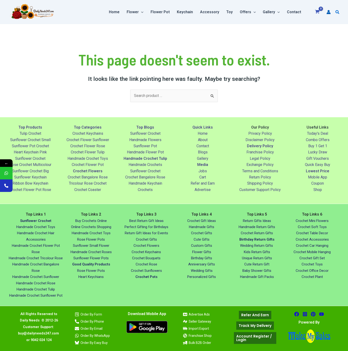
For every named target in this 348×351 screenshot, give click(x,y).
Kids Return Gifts (257, 252)
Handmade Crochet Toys (87, 158)
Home (203, 133)
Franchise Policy (260, 152)
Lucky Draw (317, 152)
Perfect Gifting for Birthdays (146, 227)
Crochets (145, 189)
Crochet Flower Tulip (88, 152)
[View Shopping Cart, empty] (317, 12)
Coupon (317, 183)
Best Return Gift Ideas (146, 221)
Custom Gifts (201, 245)
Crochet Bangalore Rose (88, 177)
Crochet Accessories (312, 239)
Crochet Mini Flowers (312, 221)
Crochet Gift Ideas (201, 221)
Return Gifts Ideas (257, 221)
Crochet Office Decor (312, 271)
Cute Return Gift (256, 264)
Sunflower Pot (145, 146)
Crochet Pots (146, 277)
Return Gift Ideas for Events (146, 233)
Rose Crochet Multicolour (30, 164)
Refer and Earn (203, 183)
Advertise (203, 189)
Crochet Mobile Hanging (312, 252)
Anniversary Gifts (201, 264)
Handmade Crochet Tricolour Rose (36, 258)
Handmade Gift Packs (257, 277)
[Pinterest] (313, 314)
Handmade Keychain (145, 183)
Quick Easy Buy (317, 164)
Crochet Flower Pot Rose (30, 189)
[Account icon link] (328, 12)
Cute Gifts (202, 239)
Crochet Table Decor (312, 233)
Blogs (203, 152)
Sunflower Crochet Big (30, 171)
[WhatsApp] (6, 173)
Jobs (202, 171)
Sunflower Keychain (30, 177)
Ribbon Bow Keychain (30, 183)
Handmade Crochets (145, 164)
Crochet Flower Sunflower (88, 140)
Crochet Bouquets (146, 258)
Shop (317, 189)
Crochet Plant (312, 277)
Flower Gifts (201, 252)
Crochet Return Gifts (257, 233)
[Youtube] (321, 314)
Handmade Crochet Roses (91, 252)
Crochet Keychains (87, 133)
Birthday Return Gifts (256, 239)
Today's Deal (317, 133)
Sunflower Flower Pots (91, 258)
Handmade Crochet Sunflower (35, 277)
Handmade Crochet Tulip (36, 289)
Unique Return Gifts (257, 258)
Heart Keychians (91, 277)
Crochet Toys (312, 264)
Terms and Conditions (260, 171)
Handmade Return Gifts (257, 227)
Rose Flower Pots (91, 239)
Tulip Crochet (30, 133)
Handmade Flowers (145, 140)
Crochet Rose (146, 264)
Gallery (202, 158)
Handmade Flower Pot (145, 152)
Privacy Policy (260, 133)
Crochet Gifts (146, 239)
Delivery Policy (260, 146)
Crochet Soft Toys (312, 227)
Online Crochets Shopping (91, 227)
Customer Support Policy (260, 189)
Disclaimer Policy (260, 140)
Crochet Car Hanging (312, 245)
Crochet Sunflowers (146, 271)
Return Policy (260, 177)
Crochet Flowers (146, 245)
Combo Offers (318, 140)
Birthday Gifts (201, 258)
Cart (202, 177)
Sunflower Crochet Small (30, 140)
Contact (202, 146)
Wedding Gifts (202, 271)
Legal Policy (260, 158)
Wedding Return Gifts (257, 245)
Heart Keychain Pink (30, 152)
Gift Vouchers (317, 158)
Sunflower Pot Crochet (30, 146)
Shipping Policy (260, 183)
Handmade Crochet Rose (35, 283)
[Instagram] (305, 314)
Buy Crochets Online (91, 221)
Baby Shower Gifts (256, 271)
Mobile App (317, 177)
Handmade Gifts (201, 227)
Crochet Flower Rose (87, 146)
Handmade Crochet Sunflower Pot (35, 295)
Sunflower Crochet (30, 158)
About (203, 140)
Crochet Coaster (87, 189)
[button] (141, 12)
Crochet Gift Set (312, 258)
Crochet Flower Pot (88, 164)
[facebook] (296, 314)
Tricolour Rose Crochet (88, 183)
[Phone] (6, 185)
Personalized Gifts (201, 277)
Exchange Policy (260, 164)
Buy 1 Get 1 (317, 146)
